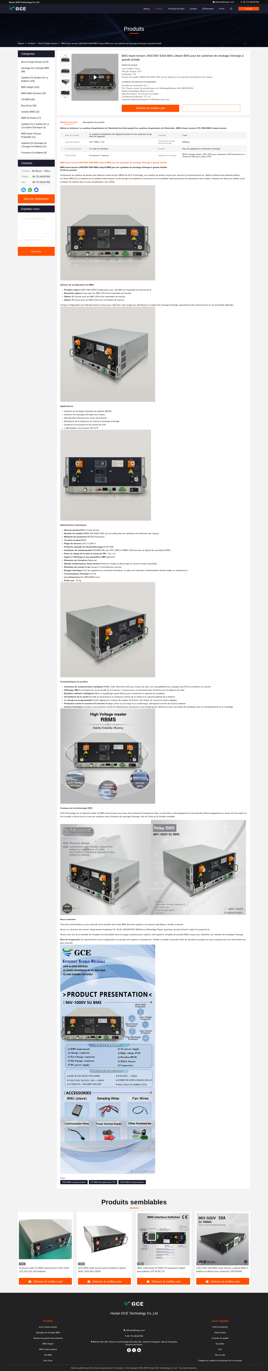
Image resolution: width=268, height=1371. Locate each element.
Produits (159, 9)
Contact (193, 9)
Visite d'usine (220, 1332)
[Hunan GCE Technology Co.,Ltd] (18, 8)
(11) (31, 135)
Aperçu (146, 9)
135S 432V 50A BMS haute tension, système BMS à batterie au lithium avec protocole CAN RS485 (222, 1270)
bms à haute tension (48, 43)
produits (31, 43)
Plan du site (220, 1355)
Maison (21, 43)
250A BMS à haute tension (74, 1182)
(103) (34, 79)
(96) (28, 99)
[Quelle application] (30, 190)
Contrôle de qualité (220, 1338)
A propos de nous (176, 9)
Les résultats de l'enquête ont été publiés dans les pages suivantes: (108, 934)
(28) (28, 105)
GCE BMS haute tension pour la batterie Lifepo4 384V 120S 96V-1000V (102, 1270)
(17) (31, 118)
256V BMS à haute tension (132, 1182)
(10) (30, 112)
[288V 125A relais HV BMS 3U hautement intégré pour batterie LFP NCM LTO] (163, 1239)
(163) (30, 87)
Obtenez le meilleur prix (150, 108)
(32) (33, 93)
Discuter (248, 9)
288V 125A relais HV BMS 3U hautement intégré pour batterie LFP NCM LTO (161, 1270)
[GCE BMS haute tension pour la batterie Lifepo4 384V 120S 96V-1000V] (104, 1239)
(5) (35, 126)
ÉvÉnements (208, 9)
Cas (220, 1349)
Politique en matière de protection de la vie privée (220, 1360)
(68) (35, 70)
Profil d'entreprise (220, 1327)
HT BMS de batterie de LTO (103, 1182)
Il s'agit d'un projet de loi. (198, 929)
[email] (36, 190)
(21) (34, 145)
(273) (34, 62)
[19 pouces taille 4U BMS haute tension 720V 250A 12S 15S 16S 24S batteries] (45, 1239)
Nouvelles (220, 1344)
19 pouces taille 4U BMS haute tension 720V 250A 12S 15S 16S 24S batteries (44, 1270)
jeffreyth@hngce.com (225, 2)
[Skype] (23, 190)
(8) (34, 152)
